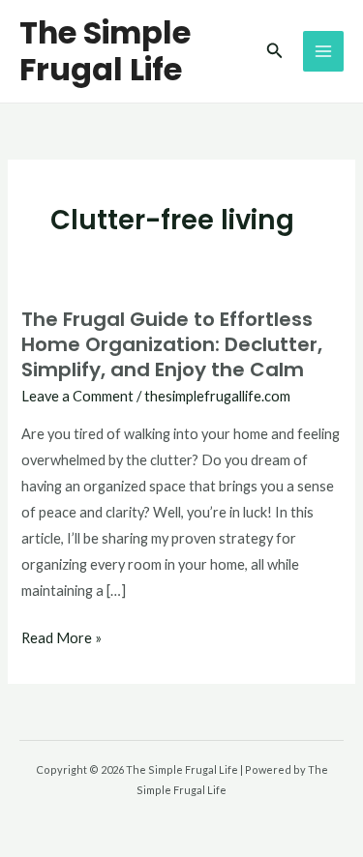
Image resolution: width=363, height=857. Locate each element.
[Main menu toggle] (323, 51)
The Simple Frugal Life (105, 51)
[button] (275, 51)
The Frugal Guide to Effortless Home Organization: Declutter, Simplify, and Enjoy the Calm (171, 344)
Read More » (61, 635)
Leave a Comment (77, 396)
